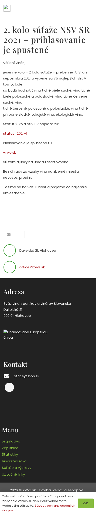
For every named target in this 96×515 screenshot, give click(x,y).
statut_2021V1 (15, 133)
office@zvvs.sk (32, 267)
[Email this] (8, 234)
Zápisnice (10, 447)
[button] (89, 8)
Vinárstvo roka (14, 461)
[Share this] (19, 234)
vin (5, 152)
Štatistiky (10, 454)
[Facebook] (9, 387)
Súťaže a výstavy (16, 467)
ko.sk (12, 152)
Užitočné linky (13, 474)
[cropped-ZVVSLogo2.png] (6, 8)
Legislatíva (11, 441)
